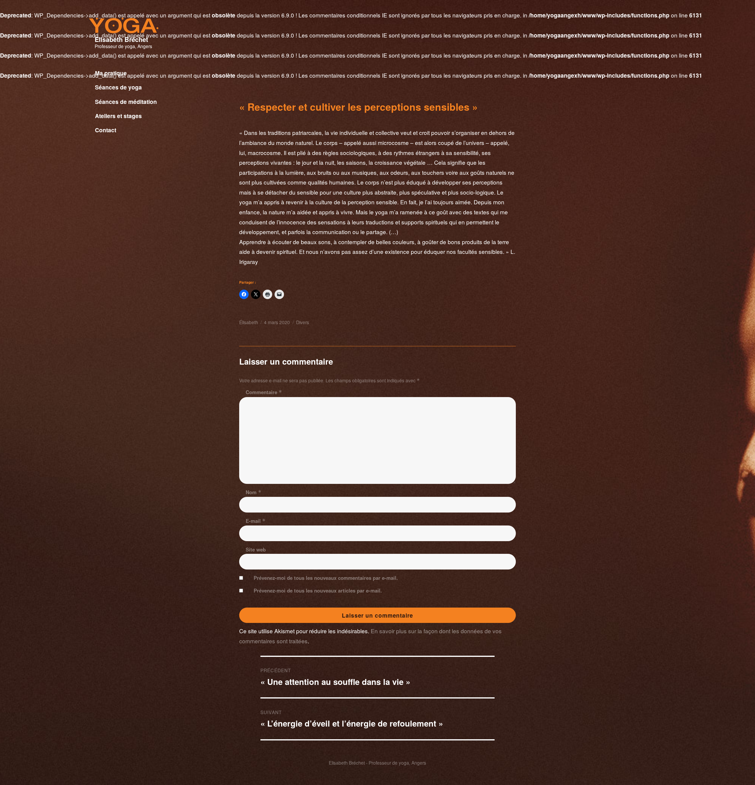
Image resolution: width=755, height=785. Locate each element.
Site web (256, 549)
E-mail (255, 520)
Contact (105, 130)
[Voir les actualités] (172, 137)
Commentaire (264, 392)
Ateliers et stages (118, 116)
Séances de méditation (126, 101)
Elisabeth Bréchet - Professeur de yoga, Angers (377, 762)
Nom (253, 492)
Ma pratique (111, 73)
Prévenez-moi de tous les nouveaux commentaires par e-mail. (326, 577)
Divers (302, 322)
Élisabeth (248, 322)
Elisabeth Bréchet (121, 39)
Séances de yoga (118, 87)
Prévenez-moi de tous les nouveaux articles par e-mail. (318, 590)
